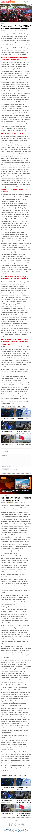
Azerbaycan (4, 775)
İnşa (14, 406)
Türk (25, 775)
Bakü (10, 775)
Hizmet (9, 406)
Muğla (19, 406)
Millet (20, 775)
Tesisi (24, 406)
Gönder (5, 469)
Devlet (15, 775)
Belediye (4, 406)
